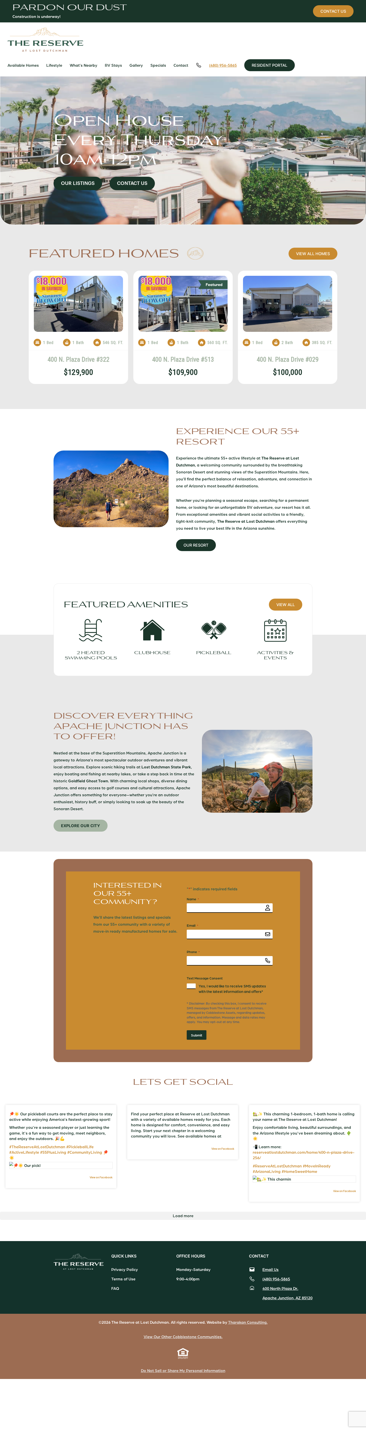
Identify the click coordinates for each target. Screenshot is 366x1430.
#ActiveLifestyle (24, 1152)
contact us (333, 11)
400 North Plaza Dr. (280, 1288)
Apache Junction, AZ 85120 (287, 1297)
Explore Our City (80, 825)
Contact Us (132, 183)
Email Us (270, 1269)
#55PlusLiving (53, 1152)
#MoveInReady (317, 1165)
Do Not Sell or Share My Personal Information (183, 1370)
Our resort (195, 545)
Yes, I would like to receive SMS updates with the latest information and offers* (232, 988)
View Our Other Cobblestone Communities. (183, 1336)
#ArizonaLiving (267, 1171)
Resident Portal (269, 65)
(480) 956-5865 (223, 65)
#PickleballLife (80, 1146)
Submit (196, 1035)
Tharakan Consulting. (248, 1322)
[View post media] (61, 1165)
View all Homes (313, 253)
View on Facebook (101, 1177)
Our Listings (78, 183)
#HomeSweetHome (299, 1171)
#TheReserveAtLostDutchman (37, 1146)
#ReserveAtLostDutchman (277, 1165)
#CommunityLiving (84, 1152)
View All (285, 604)
